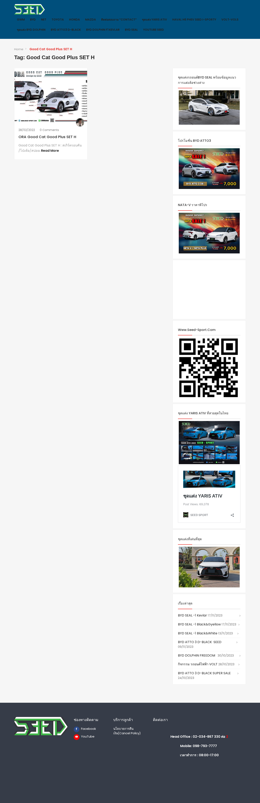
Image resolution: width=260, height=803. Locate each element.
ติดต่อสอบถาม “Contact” (119, 19)
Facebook (84, 729)
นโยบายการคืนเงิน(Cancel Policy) (127, 731)
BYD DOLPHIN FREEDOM (197, 655)
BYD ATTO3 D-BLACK (66, 30)
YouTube (84, 736)
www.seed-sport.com (197, 329)
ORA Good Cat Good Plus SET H (47, 136)
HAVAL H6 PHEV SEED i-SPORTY (194, 19)
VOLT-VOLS (229, 19)
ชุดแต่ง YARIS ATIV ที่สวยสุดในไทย (203, 413)
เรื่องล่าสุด (185, 603)
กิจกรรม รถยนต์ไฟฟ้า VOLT (198, 664)
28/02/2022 (26, 130)
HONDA (74, 19)
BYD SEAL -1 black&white (197, 633)
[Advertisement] (209, 289)
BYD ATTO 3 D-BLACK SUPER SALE (204, 673)
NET (43, 19)
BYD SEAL (131, 30)
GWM (21, 19)
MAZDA (90, 19)
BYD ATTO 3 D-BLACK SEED (199, 642)
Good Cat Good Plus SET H (50, 49)
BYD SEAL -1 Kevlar (192, 615)
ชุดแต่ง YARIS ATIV (154, 19)
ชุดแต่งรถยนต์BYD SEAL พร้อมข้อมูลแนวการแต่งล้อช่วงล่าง (207, 80)
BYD (33, 19)
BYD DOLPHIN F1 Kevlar (103, 30)
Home (18, 49)
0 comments (49, 130)
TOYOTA (58, 19)
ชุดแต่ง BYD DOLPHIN (31, 30)
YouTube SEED (153, 30)
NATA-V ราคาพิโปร (192, 205)
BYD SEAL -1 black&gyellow (199, 624)
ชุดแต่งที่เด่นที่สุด (190, 539)
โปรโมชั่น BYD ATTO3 (194, 140)
